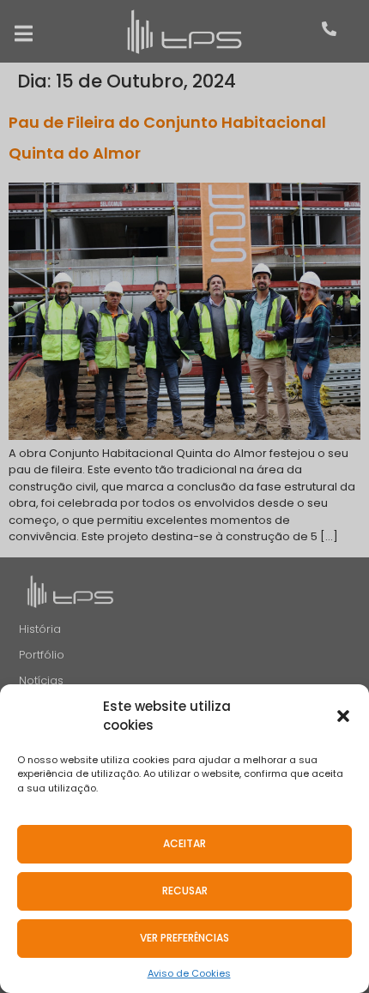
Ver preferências (184, 937)
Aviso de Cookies (189, 973)
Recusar (185, 890)
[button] (343, 716)
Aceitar (184, 843)
